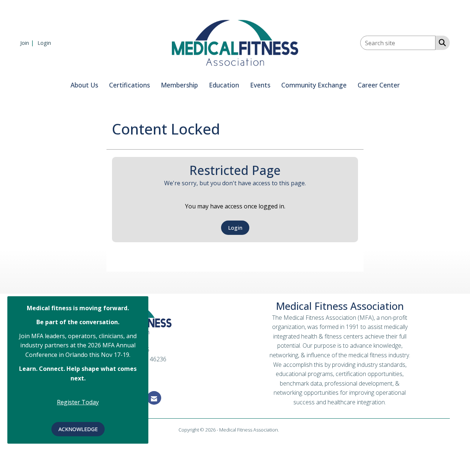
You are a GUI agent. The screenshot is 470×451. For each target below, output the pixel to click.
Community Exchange (314, 85)
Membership (179, 85)
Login (235, 227)
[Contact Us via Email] (154, 398)
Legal (286, 429)
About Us (84, 85)
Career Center (379, 85)
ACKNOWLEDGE (78, 429)
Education (224, 85)
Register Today (78, 402)
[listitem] (28, 43)
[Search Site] (440, 42)
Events (260, 85)
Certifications (129, 85)
